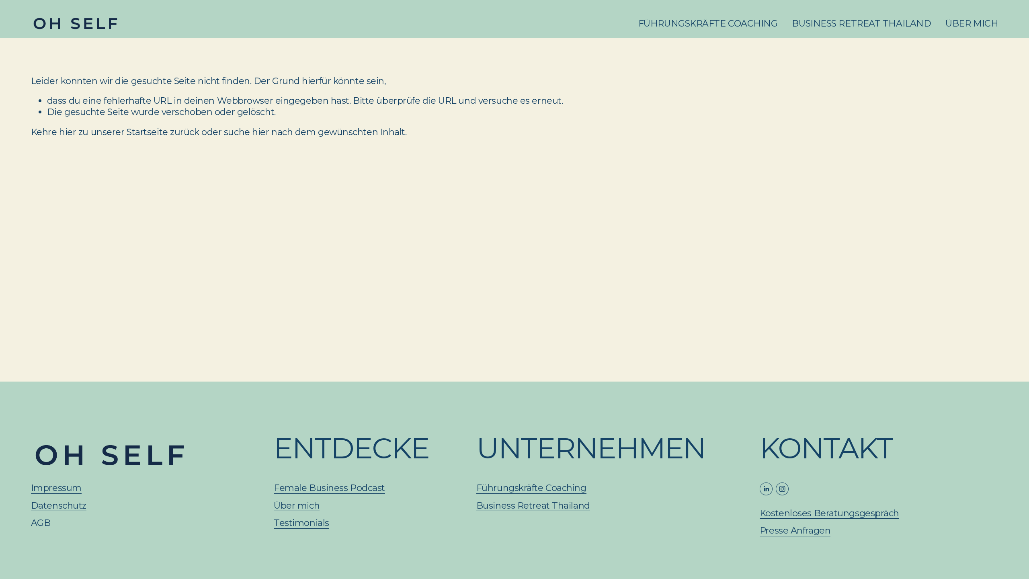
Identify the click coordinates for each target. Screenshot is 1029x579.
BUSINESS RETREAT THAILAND (861, 23)
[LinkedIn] (766, 488)
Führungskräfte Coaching (531, 487)
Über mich (297, 505)
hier (67, 132)
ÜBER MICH (971, 23)
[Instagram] (782, 488)
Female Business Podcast (329, 487)
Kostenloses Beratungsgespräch (829, 513)
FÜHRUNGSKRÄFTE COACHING (708, 23)
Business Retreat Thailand (533, 505)
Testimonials (301, 522)
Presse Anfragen (795, 530)
